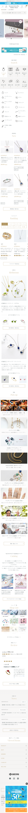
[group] (14, 3)
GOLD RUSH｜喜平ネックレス (14, 465)
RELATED (3, 766)
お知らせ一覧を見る (14, 730)
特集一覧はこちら (14, 543)
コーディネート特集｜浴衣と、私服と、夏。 (14, 413)
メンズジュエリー (8, 121)
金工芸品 (20, 121)
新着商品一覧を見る (14, 209)
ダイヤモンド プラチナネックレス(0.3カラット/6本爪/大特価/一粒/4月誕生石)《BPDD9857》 (20, 250)
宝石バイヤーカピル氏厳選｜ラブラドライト (14, 536)
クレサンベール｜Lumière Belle (14, 500)
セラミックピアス (8, 102)
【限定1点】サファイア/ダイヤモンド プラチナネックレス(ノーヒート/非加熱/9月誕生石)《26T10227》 (20, 160)
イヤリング (21, 102)
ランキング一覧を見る (14, 263)
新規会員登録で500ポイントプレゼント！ (14, 1)
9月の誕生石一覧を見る (14, 386)
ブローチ (6, 112)
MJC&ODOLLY (4, 155)
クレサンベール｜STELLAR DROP (14, 483)
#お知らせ (24, 702)
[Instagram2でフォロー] (14, 779)
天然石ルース (7, 116)
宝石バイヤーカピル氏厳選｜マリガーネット (14, 518)
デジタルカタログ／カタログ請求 (14, 599)
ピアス (19, 97)
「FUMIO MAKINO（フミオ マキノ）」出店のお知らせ (13, 713)
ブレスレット (21, 107)
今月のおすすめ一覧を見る (19, 54)
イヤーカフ (7, 107)
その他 (23, 227)
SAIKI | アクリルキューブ (14, 448)
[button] (6, 38)
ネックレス (21, 92)
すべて (4, 224)
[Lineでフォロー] (18, 779)
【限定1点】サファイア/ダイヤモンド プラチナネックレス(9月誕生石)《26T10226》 (7, 160)
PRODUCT (3, 745)
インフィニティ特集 (14, 430)
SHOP (2, 750)
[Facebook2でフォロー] (10, 779)
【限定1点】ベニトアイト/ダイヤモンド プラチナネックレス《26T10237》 (20, 192)
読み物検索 (11, 9)
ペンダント (17, 224)
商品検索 (4, 9)
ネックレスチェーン (22, 112)
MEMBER (3, 754)
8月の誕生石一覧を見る (14, 328)
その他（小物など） (8, 126)
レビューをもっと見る (14, 683)
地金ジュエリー (22, 116)
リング (6, 92)
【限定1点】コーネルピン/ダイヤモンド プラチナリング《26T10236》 (7, 192)
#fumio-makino (23, 709)
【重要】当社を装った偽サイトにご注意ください (13, 705)
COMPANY (3, 762)
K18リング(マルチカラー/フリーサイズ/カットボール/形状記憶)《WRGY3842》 (7, 250)
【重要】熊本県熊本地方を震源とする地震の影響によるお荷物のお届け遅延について (14, 723)
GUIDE (2, 758)
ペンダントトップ (8, 97)
